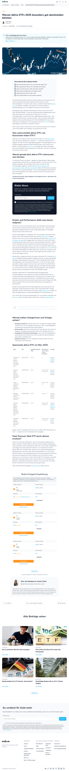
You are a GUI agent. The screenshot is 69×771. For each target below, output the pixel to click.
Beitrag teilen (63, 603)
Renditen (48, 247)
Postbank (48, 747)
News (22, 5)
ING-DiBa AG (39, 743)
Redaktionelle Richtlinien (27, 754)
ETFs (37, 140)
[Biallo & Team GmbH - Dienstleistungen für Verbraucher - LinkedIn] (58, 768)
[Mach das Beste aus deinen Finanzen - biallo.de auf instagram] (56, 768)
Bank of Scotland (48, 753)
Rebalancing (31, 146)
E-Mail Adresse (18, 194)
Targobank (48, 750)
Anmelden (50, 198)
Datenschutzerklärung (32, 211)
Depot (16, 297)
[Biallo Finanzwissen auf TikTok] (48, 768)
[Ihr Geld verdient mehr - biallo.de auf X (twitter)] (61, 768)
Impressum (57, 743)
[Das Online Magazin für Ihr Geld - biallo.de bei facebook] (53, 768)
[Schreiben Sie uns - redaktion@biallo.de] (64, 768)
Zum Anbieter (23, 504)
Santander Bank (48, 744)
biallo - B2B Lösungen (29, 760)
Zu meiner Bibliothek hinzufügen (24, 26)
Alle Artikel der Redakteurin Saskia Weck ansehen (33, 584)
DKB (37, 746)
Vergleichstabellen (28, 748)
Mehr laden (34, 571)
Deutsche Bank (40, 748)
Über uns (26, 757)
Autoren (26, 743)
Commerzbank (40, 751)
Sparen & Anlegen (15, 5)
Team (25, 746)
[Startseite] (5, 2)
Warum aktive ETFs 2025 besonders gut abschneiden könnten (40, 5)
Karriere (26, 751)
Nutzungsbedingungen (60, 748)
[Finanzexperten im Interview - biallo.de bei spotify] (51, 768)
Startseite (7, 5)
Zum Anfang (8, 603)
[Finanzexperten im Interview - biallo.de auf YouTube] (45, 768)
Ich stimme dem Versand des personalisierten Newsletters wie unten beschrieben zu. (35, 202)
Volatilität (46, 122)
